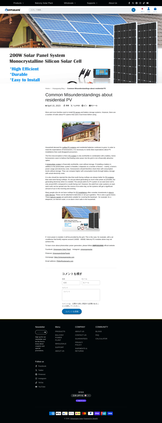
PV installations (81, 192)
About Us (113, 3)
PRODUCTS (60, 331)
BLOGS (98, 331)
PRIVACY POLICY (79, 343)
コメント (65, 287)
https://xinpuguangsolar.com (64, 257)
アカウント (148, 9)
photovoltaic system (54, 164)
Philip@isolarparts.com (65, 261)
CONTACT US (80, 335)
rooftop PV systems (69, 147)
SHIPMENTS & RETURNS (81, 349)
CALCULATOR (101, 339)
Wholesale (68, 3)
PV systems (109, 177)
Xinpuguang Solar (76, 418)
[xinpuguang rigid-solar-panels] (81, 141)
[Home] (12, 10)
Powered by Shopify (90, 418)
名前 (63, 279)
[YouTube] (147, 3)
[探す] (133, 10)
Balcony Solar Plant (44, 3)
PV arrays (76, 112)
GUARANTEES (81, 339)
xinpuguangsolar (86, 249)
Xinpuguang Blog (58, 88)
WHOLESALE (60, 344)
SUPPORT (59, 347)
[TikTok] (144, 3)
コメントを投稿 (71, 311)
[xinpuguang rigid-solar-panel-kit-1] (81, 231)
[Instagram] (140, 3)
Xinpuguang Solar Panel (62, 249)
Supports (91, 3)
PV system (72, 156)
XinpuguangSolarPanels (61, 253)
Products (17, 3)
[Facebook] (129, 3)
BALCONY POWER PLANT (59, 337)
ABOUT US (59, 351)
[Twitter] (133, 3)
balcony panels (55, 197)
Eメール (84, 279)
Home (47, 88)
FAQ (97, 335)
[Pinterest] (137, 3)
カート (155, 9)
